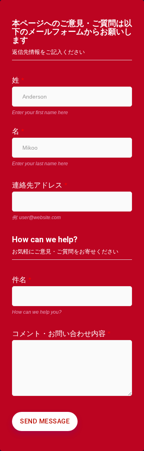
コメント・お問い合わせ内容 (61, 334)
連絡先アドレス (39, 185)
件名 (21, 280)
